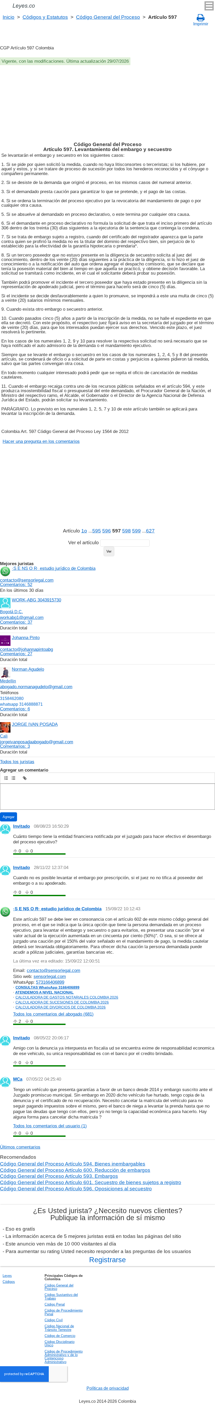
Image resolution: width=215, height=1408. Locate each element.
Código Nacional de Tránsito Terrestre (59, 1327)
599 (136, 531)
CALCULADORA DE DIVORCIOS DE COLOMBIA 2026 (60, 1007)
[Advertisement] (107, 104)
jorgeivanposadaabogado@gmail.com (36, 741)
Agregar (8, 817)
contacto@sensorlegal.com (26, 580)
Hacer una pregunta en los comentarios (41, 441)
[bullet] (13, 778)
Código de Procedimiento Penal (64, 1312)
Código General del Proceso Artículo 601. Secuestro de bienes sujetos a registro (90, 1182)
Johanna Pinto (26, 637)
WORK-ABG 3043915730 (36, 599)
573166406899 (50, 982)
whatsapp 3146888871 (21, 704)
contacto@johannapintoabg (26, 649)
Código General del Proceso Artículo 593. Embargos (59, 1176)
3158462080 (12, 698)
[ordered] (6, 778)
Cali (4, 736)
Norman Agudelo (28, 669)
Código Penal (55, 1304)
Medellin (8, 681)
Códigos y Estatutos (45, 17)
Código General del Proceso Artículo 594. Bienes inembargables (72, 1164)
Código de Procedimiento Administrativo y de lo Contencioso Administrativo (64, 1356)
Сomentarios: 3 (15, 746)
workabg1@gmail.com (22, 617)
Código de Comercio (60, 1336)
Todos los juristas (17, 761)
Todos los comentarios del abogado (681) (53, 1014)
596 (106, 531)
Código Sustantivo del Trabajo (61, 1296)
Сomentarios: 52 (16, 584)
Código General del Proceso (108, 17)
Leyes (7, 1276)
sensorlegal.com (50, 976)
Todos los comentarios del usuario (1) (50, 1125)
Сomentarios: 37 (16, 622)
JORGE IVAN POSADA (35, 724)
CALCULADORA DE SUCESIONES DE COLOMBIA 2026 (62, 1002)
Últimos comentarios (20, 1147)
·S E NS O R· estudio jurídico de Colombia (53, 568)
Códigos (9, 1282)
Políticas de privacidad (108, 1388)
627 (150, 531)
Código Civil (54, 1320)
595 (96, 531)
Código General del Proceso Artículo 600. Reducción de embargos (75, 1170)
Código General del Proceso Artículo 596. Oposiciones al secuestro (76, 1188)
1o (84, 531)
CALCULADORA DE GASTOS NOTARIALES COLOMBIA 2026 (66, 997)
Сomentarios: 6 (15, 708)
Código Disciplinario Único (59, 1343)
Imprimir (200, 24)
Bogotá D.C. (11, 612)
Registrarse (107, 1260)
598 (126, 531)
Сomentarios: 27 (16, 653)
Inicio (8, 17)
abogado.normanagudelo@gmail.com (36, 686)
